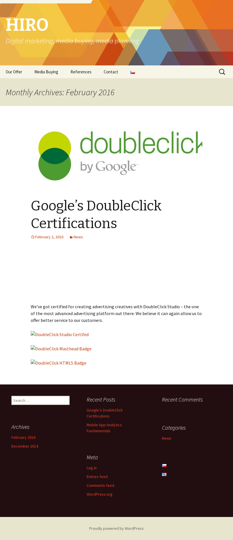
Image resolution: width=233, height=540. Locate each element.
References (80, 72)
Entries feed (97, 476)
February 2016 (23, 437)
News (78, 236)
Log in (92, 467)
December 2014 (24, 446)
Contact (111, 72)
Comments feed (100, 485)
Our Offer (14, 72)
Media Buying (46, 72)
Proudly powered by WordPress (116, 528)
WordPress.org (100, 494)
